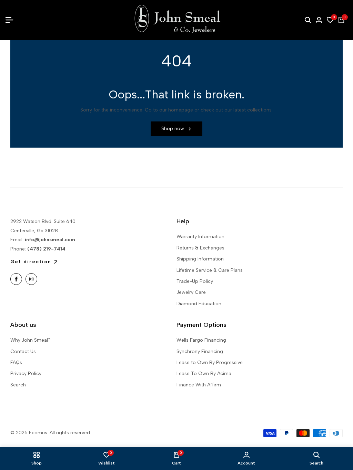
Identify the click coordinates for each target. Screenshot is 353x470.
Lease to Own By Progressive (209, 362)
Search (18, 385)
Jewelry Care (191, 292)
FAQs (16, 362)
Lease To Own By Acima (203, 373)
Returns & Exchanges (200, 248)
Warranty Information (200, 236)
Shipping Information (200, 259)
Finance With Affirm (198, 385)
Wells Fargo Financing (201, 340)
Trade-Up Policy (194, 281)
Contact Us (23, 351)
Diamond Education (198, 304)
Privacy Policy (25, 373)
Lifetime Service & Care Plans (209, 270)
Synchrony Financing (199, 351)
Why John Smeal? (30, 340)
